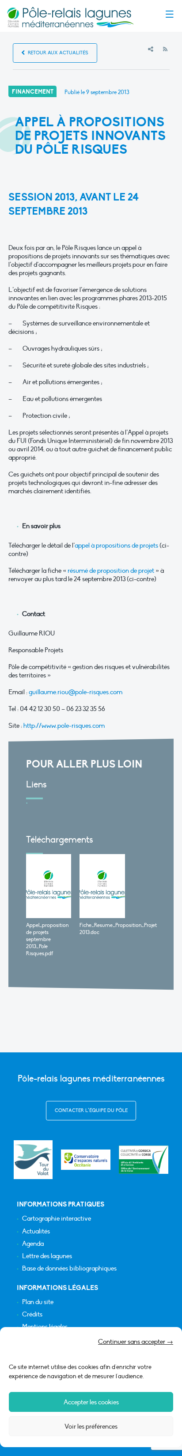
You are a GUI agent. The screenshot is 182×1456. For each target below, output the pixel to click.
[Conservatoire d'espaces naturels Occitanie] (85, 1160)
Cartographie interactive (56, 1218)
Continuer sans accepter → (135, 1342)
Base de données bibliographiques (69, 1268)
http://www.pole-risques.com (64, 726)
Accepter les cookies (91, 1402)
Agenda (33, 1244)
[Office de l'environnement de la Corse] (143, 1160)
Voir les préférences (91, 1426)
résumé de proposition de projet (111, 571)
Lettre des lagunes (47, 1256)
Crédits (32, 1314)
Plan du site (37, 1302)
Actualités (36, 1231)
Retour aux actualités (57, 53)
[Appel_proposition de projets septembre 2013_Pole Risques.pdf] (49, 886)
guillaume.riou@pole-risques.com (75, 692)
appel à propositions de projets (116, 545)
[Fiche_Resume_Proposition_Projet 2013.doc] (102, 886)
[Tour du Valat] (33, 1159)
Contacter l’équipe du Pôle (91, 1110)
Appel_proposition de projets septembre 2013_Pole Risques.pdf (47, 939)
